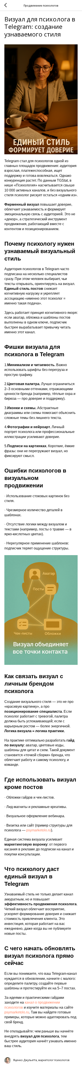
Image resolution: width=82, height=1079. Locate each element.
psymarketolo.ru (38, 830)
